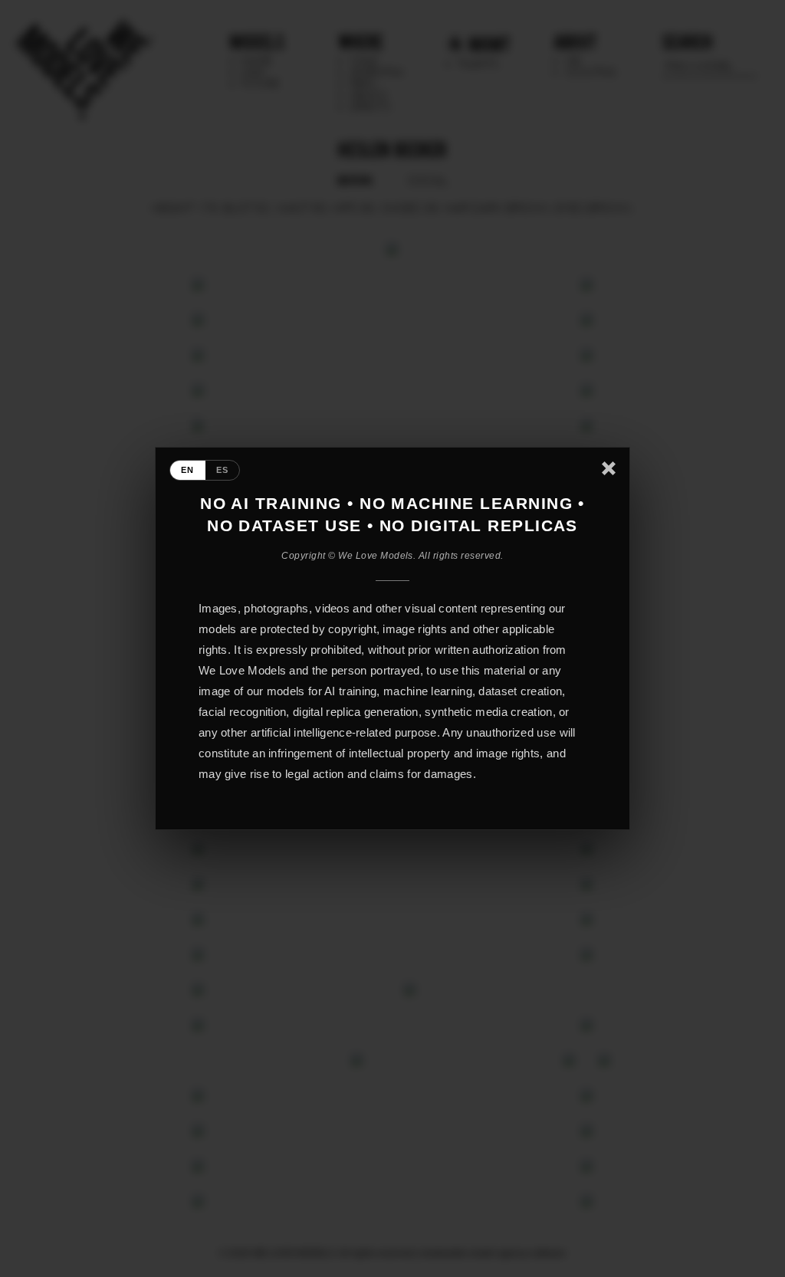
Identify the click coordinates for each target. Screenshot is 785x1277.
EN (188, 469)
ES (222, 469)
